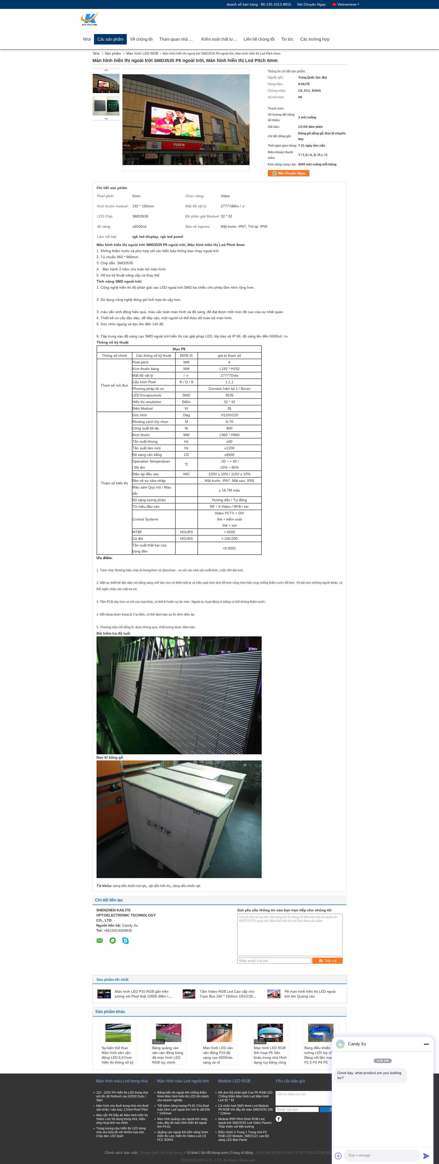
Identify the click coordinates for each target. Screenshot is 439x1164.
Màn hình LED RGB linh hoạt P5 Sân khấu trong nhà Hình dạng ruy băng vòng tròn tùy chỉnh (270, 1057)
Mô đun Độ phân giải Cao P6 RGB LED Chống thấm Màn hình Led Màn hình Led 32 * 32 (245, 1096)
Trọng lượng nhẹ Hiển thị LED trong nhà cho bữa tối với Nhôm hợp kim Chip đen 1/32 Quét (121, 1132)
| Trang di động (241, 1153)
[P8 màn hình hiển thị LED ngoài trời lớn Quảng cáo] (274, 994)
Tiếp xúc (330, 961)
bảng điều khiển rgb (186, 886)
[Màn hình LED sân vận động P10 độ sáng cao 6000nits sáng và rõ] (219, 1033)
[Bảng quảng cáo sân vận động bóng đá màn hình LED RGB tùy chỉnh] (168, 1033)
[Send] (426, 1155)
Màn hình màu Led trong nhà (122, 1081)
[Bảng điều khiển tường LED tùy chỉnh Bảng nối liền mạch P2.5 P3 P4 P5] (321, 1033)
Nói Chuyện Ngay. (311, 4)
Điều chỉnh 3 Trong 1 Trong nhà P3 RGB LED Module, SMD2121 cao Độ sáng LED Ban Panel (243, 1136)
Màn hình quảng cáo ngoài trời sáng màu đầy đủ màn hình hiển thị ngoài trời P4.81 (182, 1122)
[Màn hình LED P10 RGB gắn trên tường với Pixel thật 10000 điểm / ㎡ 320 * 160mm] (104, 994)
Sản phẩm (113, 53)
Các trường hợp (315, 39)
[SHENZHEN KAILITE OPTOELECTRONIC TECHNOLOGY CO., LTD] (109, 19)
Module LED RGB (234, 1081)
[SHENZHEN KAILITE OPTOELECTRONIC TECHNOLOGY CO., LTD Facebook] (278, 1119)
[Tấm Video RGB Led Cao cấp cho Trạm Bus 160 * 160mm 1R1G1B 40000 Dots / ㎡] (189, 994)
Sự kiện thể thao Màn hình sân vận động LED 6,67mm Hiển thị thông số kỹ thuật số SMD (117, 1057)
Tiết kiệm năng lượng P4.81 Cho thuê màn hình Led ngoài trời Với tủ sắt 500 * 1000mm (183, 1109)
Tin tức (287, 39)
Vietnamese (346, 4)
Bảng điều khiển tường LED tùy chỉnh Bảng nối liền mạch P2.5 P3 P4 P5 (320, 1055)
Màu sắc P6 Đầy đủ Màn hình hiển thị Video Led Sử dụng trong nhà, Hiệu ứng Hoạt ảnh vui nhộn (122, 1119)
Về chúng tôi (141, 39)
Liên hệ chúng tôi (259, 39)
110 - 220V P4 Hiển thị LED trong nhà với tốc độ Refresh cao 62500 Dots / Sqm (122, 1096)
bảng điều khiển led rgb (129, 886)
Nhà (87, 39)
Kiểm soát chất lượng (220, 39)
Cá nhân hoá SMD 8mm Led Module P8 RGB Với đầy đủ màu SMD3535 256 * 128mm (245, 1109)
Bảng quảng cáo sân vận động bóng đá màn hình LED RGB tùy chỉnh (167, 1055)
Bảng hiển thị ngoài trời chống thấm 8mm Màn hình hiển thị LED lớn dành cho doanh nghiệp (183, 1096)
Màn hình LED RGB (142, 53)
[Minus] (426, 1044)
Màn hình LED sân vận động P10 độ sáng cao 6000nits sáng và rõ (218, 1055)
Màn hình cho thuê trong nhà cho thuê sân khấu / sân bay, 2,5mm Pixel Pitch (122, 1107)
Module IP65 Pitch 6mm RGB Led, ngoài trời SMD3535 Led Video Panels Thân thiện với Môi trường (245, 1122)
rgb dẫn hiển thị (159, 886)
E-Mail (193, 1153)
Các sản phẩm (110, 39)
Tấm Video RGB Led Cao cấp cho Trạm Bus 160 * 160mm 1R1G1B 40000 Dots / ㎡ (227, 996)
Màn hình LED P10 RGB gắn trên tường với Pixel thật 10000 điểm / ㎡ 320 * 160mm (141, 996)
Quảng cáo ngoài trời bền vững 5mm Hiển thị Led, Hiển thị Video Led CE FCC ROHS (182, 1136)
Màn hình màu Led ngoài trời (183, 1081)
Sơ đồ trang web (214, 1153)
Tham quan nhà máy (177, 39)
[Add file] (338, 1155)
